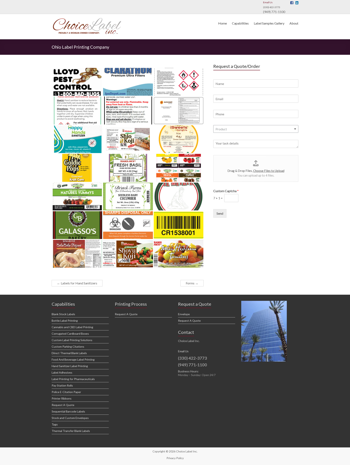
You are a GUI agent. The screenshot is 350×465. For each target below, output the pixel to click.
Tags (55, 424)
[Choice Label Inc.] (87, 19)
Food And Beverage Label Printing (73, 359)
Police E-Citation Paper (66, 392)
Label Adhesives (62, 372)
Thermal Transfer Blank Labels (71, 431)
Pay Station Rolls (62, 385)
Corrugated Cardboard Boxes (70, 333)
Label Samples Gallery (269, 23)
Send (220, 213)
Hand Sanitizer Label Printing (70, 366)
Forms (192, 283)
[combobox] (255, 129)
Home (222, 23)
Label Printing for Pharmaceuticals (73, 379)
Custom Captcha (226, 191)
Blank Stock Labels (63, 314)
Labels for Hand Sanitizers (77, 283)
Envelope (184, 314)
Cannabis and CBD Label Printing (72, 327)
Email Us (268, 2)
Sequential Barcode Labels (68, 411)
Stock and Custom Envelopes (70, 418)
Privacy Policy (175, 458)
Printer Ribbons (61, 398)
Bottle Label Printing (65, 320)
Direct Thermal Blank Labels (69, 353)
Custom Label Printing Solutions (72, 340)
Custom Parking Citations (68, 346)
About (293, 23)
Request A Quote (63, 405)
